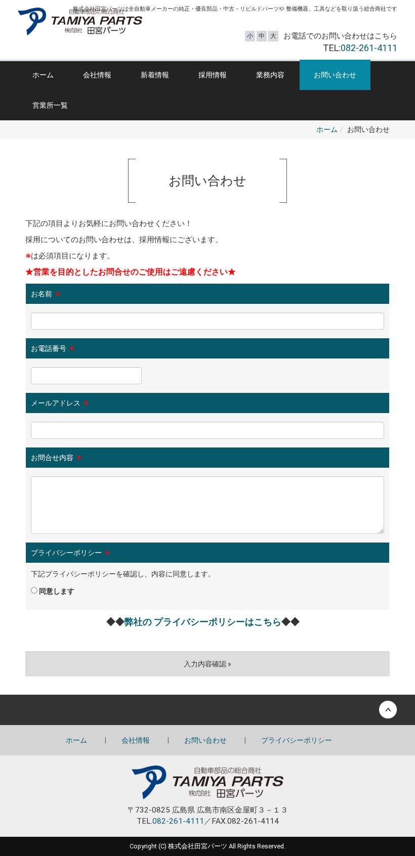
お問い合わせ (335, 75)
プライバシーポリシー (296, 740)
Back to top (207, 710)
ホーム (43, 75)
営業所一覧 (50, 105)
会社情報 (97, 75)
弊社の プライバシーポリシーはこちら (202, 621)
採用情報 (212, 75)
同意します (55, 591)
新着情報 (155, 75)
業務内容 (270, 75)
